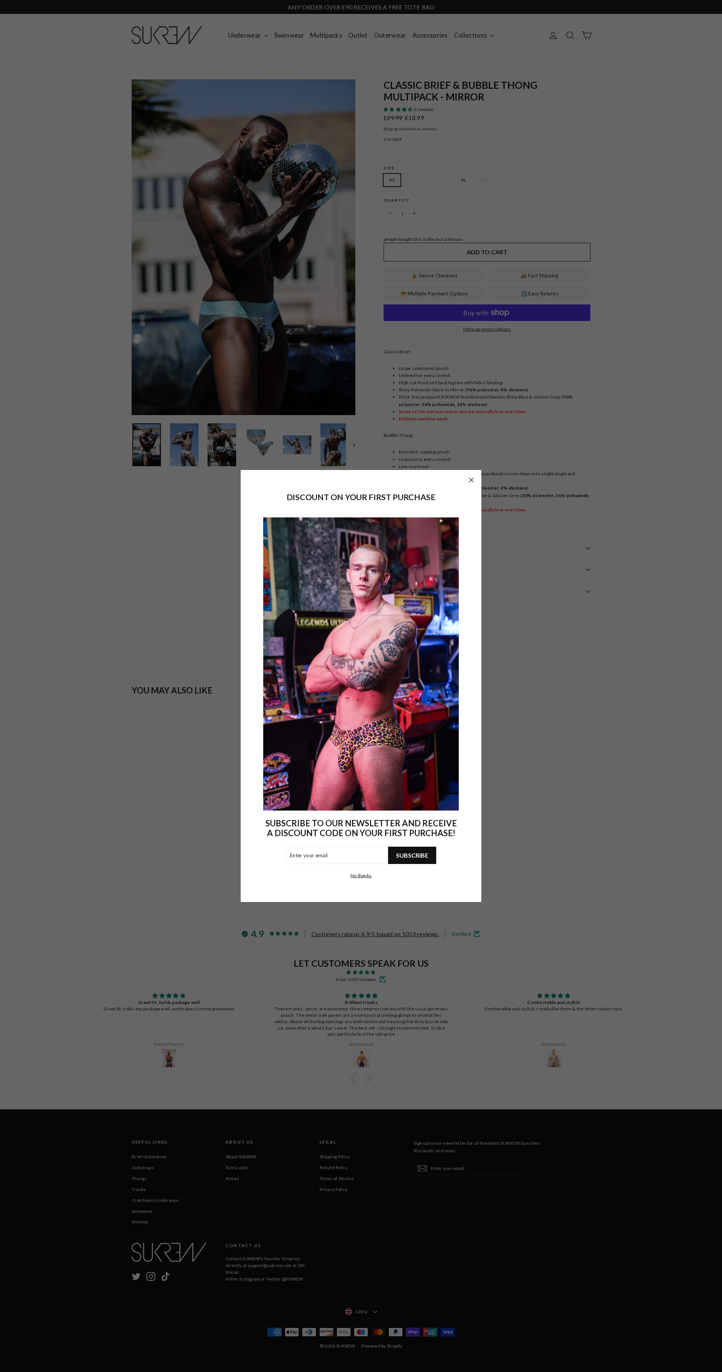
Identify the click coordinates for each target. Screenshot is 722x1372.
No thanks (361, 875)
